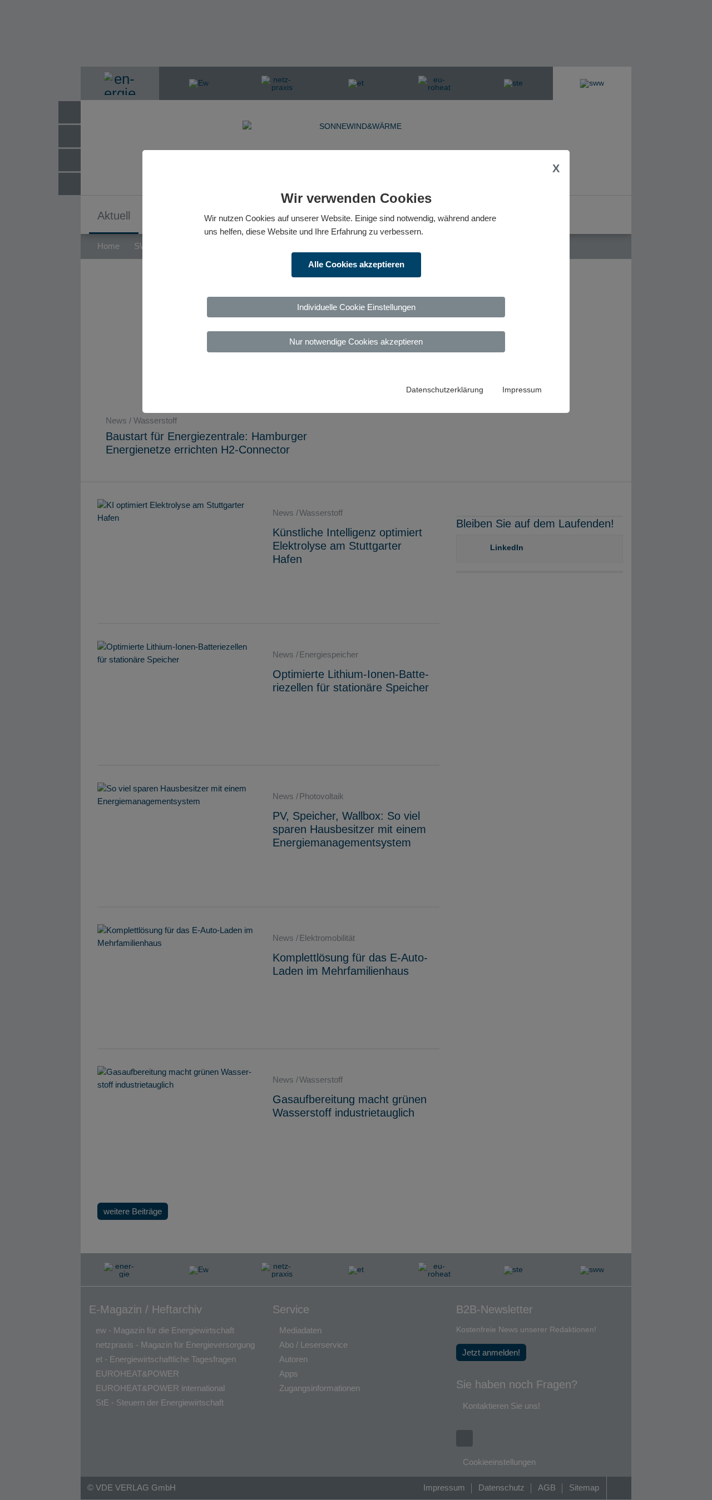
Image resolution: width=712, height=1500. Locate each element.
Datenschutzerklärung (444, 390)
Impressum (522, 390)
